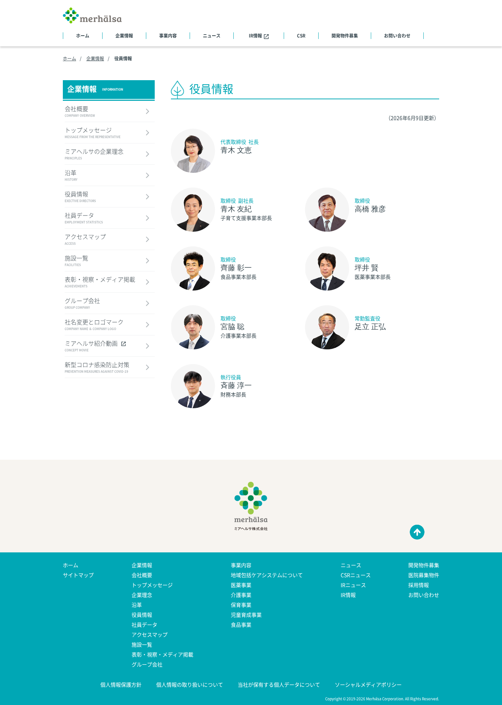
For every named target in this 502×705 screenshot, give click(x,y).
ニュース (211, 35)
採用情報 (418, 584)
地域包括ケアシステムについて (267, 574)
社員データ (84, 218)
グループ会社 (82, 304)
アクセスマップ (85, 240)
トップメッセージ (93, 133)
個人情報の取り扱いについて (189, 684)
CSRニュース (356, 574)
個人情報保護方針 (120, 684)
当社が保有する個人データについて (279, 684)
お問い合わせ (397, 35)
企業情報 (124, 35)
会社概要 (80, 112)
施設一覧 (76, 261)
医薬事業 (241, 584)
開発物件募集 (344, 35)
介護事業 (241, 594)
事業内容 (168, 35)
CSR (301, 35)
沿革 (71, 176)
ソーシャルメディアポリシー (368, 684)
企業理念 (142, 594)
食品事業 (241, 624)
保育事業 (241, 604)
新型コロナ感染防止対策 (97, 368)
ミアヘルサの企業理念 (94, 154)
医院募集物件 (423, 574)
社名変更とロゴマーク (94, 325)
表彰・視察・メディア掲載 (100, 282)
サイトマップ (78, 574)
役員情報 (80, 197)
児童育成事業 (246, 614)
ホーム (82, 35)
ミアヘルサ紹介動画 (91, 346)
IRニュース (353, 584)
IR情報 (255, 35)
